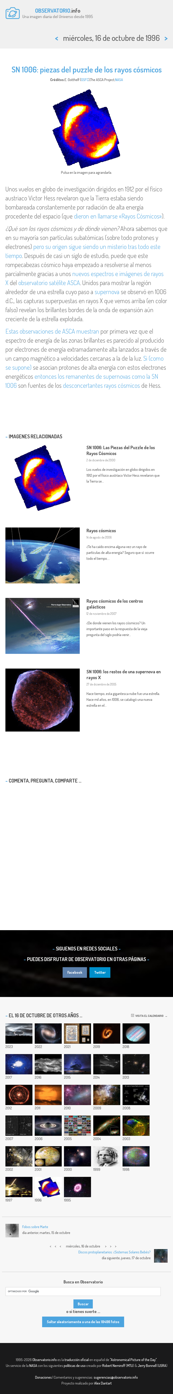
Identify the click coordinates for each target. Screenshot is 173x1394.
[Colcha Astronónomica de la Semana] (77, 1125)
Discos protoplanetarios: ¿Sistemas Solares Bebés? (114, 1252)
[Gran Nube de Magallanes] (77, 1095)
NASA (119, 79)
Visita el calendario (149, 1016)
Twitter (100, 972)
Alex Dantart (103, 1383)
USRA (162, 1365)
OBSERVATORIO (52, 10)
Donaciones (43, 1377)
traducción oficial (77, 1359)
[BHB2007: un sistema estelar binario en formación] (106, 1033)
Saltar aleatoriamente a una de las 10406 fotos (83, 1322)
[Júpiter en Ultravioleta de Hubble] (136, 1033)
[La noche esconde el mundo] (77, 1064)
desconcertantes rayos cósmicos (101, 385)
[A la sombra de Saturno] (48, 1125)
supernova (107, 292)
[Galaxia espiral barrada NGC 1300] (48, 1033)
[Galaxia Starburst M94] (77, 1187)
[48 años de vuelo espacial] (136, 1095)
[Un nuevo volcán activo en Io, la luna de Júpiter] (48, 1156)
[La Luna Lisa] (77, 1033)
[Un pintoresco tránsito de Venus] (48, 1095)
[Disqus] (86, 845)
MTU (130, 1365)
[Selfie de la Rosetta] (106, 1064)
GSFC (85, 79)
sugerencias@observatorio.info (116, 1377)
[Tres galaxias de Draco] (136, 1064)
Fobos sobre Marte (35, 1226)
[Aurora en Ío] (136, 1156)
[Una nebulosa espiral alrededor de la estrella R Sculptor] (18, 1095)
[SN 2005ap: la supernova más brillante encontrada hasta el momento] (18, 1125)
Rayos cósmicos (101, 530)
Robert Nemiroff (113, 1365)
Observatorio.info (44, 1359)
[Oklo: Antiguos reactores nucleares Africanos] (18, 1156)
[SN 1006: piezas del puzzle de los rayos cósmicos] (48, 1187)
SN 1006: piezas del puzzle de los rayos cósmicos (86, 69)
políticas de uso (75, 1365)
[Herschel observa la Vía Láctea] (106, 1095)
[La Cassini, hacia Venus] (18, 1187)
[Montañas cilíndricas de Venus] (48, 1064)
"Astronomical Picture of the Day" (133, 1359)
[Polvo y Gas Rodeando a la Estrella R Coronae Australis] (77, 1156)
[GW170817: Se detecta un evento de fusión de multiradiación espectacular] (18, 1064)
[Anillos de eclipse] (18, 1033)
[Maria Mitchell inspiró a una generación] (106, 1156)
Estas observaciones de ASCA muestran (52, 331)
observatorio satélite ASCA (49, 283)
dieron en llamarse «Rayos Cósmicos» (118, 216)
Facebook (74, 972)
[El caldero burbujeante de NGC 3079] (106, 1125)
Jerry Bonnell (147, 1365)
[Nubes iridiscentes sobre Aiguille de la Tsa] (136, 1125)
